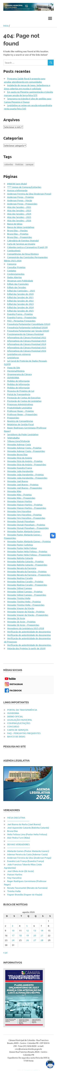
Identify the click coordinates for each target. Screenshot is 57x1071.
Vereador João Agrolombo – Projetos (25, 474)
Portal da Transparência (18, 394)
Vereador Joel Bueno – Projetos (22, 484)
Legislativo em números (19, 354)
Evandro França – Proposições (21, 317)
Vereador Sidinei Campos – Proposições (26, 594)
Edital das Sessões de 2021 (20, 297)
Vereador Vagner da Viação (20, 608)
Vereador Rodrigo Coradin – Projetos (25, 581)
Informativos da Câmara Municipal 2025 (26, 347)
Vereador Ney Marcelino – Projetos (24, 514)
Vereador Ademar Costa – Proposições (26, 451)
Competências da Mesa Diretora (23, 253)
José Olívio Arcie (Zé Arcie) (20, 871)
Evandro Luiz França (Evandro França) (25, 861)
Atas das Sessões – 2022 (19, 207)
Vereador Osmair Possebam (21, 521)
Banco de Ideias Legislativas (20, 227)
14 (42, 930)
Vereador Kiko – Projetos (19, 494)
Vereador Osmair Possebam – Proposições (28, 528)
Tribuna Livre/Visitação (18, 441)
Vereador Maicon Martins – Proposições (26, 507)
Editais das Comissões (18, 283)
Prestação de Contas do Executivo (23, 397)
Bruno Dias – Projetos (17, 233)
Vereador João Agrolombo (20, 471)
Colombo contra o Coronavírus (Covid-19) (27, 247)
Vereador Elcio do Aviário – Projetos (24, 461)
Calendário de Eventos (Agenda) (23, 240)
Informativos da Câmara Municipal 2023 (26, 340)
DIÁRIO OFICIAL (15, 716)
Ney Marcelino (14, 877)
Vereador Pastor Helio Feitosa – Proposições (29, 554)
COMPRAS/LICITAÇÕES (18, 723)
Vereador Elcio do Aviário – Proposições (26, 464)
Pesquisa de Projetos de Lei (20, 390)
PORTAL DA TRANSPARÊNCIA (22, 709)
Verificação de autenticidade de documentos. (29, 645)
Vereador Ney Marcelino (19, 511)
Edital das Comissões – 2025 (21, 290)
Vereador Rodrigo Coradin (20, 578)
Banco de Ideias (14, 223)
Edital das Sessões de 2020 (20, 294)
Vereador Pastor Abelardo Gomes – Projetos (29, 541)
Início (5, 25)
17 (13, 935)
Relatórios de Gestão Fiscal (20, 424)
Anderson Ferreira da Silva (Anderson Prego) (29, 193)
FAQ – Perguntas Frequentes (21, 320)
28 (42, 940)
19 (27, 935)
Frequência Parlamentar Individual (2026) (27, 327)
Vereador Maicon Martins (19, 501)
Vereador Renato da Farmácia (21, 568)
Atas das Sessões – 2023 (19, 210)
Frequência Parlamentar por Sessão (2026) (28, 330)
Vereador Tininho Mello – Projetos (24, 601)
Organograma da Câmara (19, 374)
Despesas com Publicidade (20, 280)
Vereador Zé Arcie (16, 618)
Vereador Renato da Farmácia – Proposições (28, 574)
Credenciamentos (15, 273)
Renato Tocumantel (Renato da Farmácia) (27, 887)
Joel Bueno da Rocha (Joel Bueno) (24, 824)
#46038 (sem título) (17, 183)
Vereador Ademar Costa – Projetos (24, 447)
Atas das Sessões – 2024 (19, 213)
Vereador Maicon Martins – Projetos (24, 504)
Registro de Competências (20, 421)
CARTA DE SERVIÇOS (17, 729)
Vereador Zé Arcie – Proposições (23, 624)
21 (42, 935)
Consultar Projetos (16, 267)
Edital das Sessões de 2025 (20, 310)
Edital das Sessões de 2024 (20, 307)
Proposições (13, 417)
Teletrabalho (13, 437)
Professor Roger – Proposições (22, 414)
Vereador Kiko (14, 491)
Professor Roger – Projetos (20, 411)
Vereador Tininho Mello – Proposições (25, 604)
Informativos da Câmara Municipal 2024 (26, 344)
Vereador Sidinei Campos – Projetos (24, 591)
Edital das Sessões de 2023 (20, 304)
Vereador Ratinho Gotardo (20, 558)
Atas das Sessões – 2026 (19, 220)
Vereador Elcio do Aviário (19, 457)
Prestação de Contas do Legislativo (24, 400)
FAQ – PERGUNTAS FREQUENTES (24, 733)
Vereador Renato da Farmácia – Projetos (27, 571)
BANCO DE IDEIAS (16, 736)
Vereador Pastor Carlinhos (20, 544)
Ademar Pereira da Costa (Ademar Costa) (27, 854)
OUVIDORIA (13, 377)
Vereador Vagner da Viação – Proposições (27, 614)
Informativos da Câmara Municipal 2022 (26, 337)
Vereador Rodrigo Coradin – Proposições (27, 584)
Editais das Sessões (16, 287)
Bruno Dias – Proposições (19, 237)
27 (34, 940)
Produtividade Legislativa (19, 407)
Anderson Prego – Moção (19, 200)
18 (20, 935)
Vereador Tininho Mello (18, 598)
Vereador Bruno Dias (17, 454)
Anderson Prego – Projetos (20, 197)
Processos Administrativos (20, 404)
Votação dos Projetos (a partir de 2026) (26, 648)
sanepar (29, 164)
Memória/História (15, 370)
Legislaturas (13, 357)
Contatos (11, 270)
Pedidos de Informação (18, 380)
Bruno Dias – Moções (17, 230)
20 (34, 935)
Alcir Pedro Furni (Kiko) (18, 837)
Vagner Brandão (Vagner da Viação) (24, 894)
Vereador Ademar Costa (19, 444)
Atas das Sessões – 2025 (19, 217)
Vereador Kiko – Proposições (21, 497)
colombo (8, 164)
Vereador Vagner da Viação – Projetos (26, 611)
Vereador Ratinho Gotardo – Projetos (25, 561)
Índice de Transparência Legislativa (28, 1070)
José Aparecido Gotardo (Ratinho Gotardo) (28, 827)
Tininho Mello (14, 891)
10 (13, 930)
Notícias (19, 164)
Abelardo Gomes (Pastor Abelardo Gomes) (28, 851)
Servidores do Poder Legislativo (22, 434)
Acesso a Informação (17, 190)
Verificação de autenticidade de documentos (29, 631)
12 (27, 930)
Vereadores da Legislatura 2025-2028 (25, 628)
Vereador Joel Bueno (17, 481)
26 (27, 940)
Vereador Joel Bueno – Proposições (24, 487)
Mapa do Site (13, 367)
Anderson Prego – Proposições (22, 203)
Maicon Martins (14, 874)
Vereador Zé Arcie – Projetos (21, 621)
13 (34, 930)
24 (13, 940)
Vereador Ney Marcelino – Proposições (26, 517)
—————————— (18, 820)
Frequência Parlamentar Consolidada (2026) (28, 324)
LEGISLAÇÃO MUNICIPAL (19, 719)
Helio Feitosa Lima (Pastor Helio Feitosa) (27, 834)
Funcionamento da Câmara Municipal (25, 334)
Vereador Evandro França (19, 467)
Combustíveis (13, 250)
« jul (5, 952)
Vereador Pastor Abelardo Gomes (23, 531)
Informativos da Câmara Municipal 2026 (26, 350)
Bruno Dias (12, 830)
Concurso (11, 263)
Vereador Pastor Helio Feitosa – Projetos (27, 551)
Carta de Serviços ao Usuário (21, 243)
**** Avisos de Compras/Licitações (24, 187)
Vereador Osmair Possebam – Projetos (26, 524)
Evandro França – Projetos (20, 314)
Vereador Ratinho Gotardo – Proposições (27, 564)
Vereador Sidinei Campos (19, 588)
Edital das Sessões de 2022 (20, 300)
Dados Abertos (14, 277)
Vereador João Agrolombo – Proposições (27, 477)
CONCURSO (13, 726)
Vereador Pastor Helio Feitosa (22, 548)
